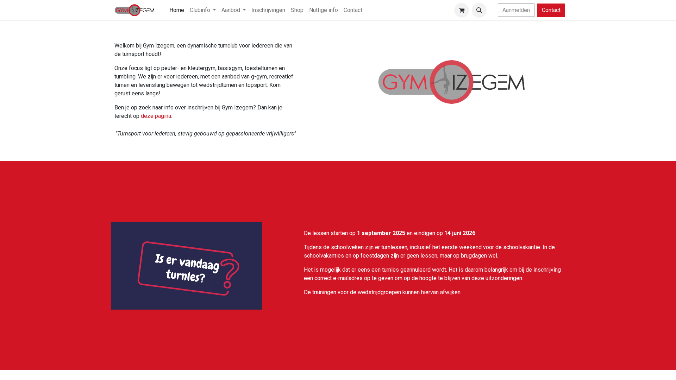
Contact (551, 10)
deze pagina (156, 116)
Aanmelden (516, 10)
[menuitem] (177, 10)
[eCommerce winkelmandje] (461, 10)
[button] (479, 10)
